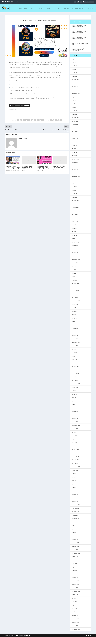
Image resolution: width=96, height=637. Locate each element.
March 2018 (74, 404)
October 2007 (75, 625)
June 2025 (74, 103)
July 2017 (74, 432)
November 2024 (75, 128)
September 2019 (76, 342)
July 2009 (74, 560)
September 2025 (76, 93)
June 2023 (74, 186)
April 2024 (74, 152)
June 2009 (74, 563)
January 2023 (75, 204)
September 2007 (76, 629)
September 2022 (76, 218)
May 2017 (74, 439)
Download (25, 108)
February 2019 (75, 366)
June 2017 (74, 435)
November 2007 (75, 622)
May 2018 (74, 397)
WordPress (27, 635)
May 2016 (74, 480)
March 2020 (74, 321)
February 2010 (75, 536)
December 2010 (75, 508)
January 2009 (75, 577)
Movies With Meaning (52, 8)
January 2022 (75, 245)
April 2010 (74, 529)
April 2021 (74, 276)
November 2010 (75, 511)
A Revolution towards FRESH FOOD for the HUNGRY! (27, 167)
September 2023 (76, 176)
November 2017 (75, 418)
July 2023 (74, 183)
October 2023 (75, 173)
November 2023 (75, 169)
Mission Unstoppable (42, 20)
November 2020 (75, 294)
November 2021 (75, 252)
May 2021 (74, 273)
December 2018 (75, 373)
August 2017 (75, 428)
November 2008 (75, 584)
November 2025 (75, 86)
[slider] (27, 105)
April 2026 (74, 72)
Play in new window (17, 108)
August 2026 (75, 59)
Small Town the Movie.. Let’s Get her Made (59, 167)
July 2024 (74, 142)
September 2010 (76, 518)
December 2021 (75, 249)
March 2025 (74, 114)
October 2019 (75, 339)
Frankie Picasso (26, 20)
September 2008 (76, 591)
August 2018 (75, 387)
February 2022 (75, 242)
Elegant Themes (14, 635)
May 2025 (74, 107)
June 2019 (74, 352)
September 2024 (76, 135)
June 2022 (74, 228)
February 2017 (75, 449)
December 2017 (75, 415)
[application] (19, 105)
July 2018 (74, 390)
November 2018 (75, 377)
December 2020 (75, 290)
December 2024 (75, 124)
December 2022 (75, 207)
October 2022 (75, 214)
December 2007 (75, 619)
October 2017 (75, 421)
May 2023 (74, 190)
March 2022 (74, 238)
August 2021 (75, 262)
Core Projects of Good (78, 8)
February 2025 (75, 117)
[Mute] (24, 105)
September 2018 (76, 383)
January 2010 (75, 539)
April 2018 (74, 401)
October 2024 (75, 131)
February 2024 (75, 159)
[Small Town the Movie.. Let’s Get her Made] (60, 160)
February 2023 (75, 200)
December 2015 (75, 498)
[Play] (11, 105)
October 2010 (75, 515)
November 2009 (75, 546)
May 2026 (74, 69)
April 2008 (74, 608)
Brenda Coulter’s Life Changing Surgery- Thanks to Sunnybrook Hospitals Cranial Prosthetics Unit (13, 168)
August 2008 (75, 594)
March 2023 (74, 197)
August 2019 (75, 345)
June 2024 (74, 145)
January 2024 (75, 162)
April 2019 (74, 359)
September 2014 (76, 504)
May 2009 (74, 567)
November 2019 (75, 335)
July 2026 (74, 62)
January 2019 (75, 370)
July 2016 (74, 473)
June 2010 (74, 522)
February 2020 (75, 325)
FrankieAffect (65, 8)
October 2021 (75, 256)
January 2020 (75, 328)
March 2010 (74, 532)
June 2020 (74, 311)
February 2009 (75, 574)
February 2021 (75, 283)
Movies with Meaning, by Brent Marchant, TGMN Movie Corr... (25, 1)
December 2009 (75, 542)
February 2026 (75, 79)
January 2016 (75, 494)
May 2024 (74, 148)
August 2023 (75, 180)
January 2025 (75, 121)
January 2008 (75, 615)
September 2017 (76, 425)
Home (20, 8)
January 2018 (75, 411)
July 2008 (74, 598)
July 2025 (74, 100)
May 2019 (74, 356)
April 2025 (74, 110)
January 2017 (75, 453)
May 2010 (74, 525)
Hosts (41, 8)
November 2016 (75, 459)
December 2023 (75, 166)
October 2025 (75, 90)
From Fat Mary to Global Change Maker (80, 44)
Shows (33, 8)
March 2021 (74, 280)
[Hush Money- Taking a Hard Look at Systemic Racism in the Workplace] (44, 160)
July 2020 (74, 307)
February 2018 (75, 408)
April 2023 (74, 193)
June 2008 (74, 601)
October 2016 (75, 463)
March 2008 (74, 612)
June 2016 (74, 477)
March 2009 (74, 570)
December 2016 (75, 456)
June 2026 (74, 65)
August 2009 (75, 556)
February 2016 (75, 491)
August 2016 (75, 470)
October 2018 (75, 380)
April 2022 (74, 235)
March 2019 (74, 363)
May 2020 (74, 314)
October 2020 (75, 297)
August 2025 (75, 97)
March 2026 (74, 76)
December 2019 (75, 332)
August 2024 (75, 138)
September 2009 (76, 553)
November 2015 (75, 501)
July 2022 (74, 224)
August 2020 (75, 304)
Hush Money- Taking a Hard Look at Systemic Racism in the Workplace (43, 167)
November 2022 (75, 211)
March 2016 (74, 487)
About (26, 8)
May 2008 (74, 605)
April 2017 (74, 442)
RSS (15, 109)
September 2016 (76, 466)
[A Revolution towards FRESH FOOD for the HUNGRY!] (29, 160)
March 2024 (74, 155)
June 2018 (74, 394)
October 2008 (75, 587)
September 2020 (76, 301)
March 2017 (74, 446)
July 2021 (74, 266)
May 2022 (74, 231)
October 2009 (75, 549)
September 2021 (76, 259)
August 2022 (75, 221)
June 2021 (74, 269)
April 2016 (74, 484)
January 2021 (75, 287)
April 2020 (74, 318)
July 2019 (74, 349)
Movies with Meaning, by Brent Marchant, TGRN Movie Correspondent (79, 26)
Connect (90, 8)
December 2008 (75, 581)
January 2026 (75, 83)
